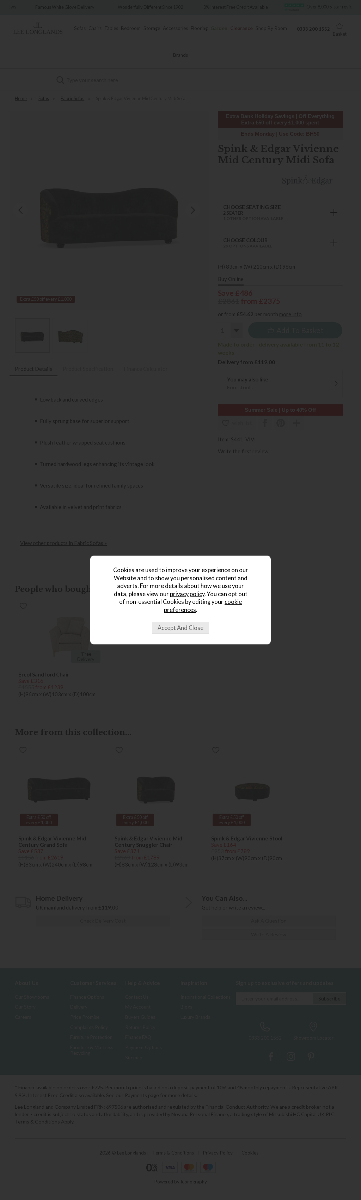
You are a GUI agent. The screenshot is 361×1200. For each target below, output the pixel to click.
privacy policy (187, 594)
